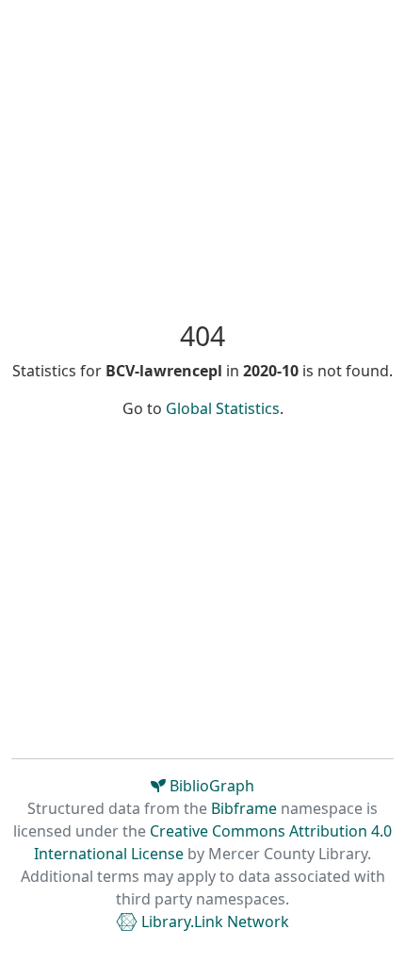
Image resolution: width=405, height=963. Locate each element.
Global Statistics (223, 408)
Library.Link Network (213, 921)
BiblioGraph (210, 785)
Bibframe (244, 808)
